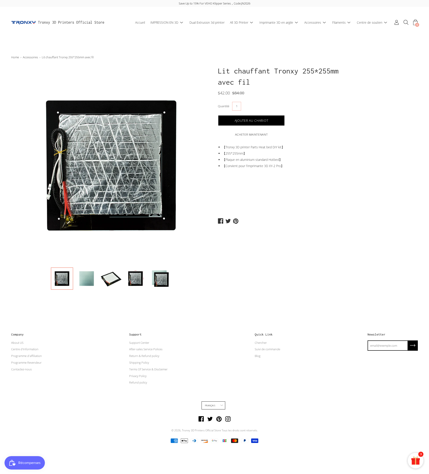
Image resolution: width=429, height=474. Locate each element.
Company (17, 334)
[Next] (200, 165)
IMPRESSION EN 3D (164, 22)
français (210, 405)
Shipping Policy (139, 363)
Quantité (223, 106)
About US (17, 343)
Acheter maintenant (251, 134)
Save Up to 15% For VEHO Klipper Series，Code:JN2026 (214, 3)
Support (135, 334)
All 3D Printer (239, 22)
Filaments (339, 22)
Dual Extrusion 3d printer (207, 22)
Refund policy (138, 382)
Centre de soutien (369, 22)
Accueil (140, 22)
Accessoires (312, 22)
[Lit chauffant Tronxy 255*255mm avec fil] (62, 278)
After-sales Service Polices (145, 349)
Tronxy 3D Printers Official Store (71, 22)
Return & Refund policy (144, 356)
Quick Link (264, 334)
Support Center (139, 343)
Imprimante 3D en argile (276, 22)
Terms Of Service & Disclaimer (148, 369)
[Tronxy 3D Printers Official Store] (23, 22)
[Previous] (22, 165)
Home (15, 57)
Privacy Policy (138, 376)
